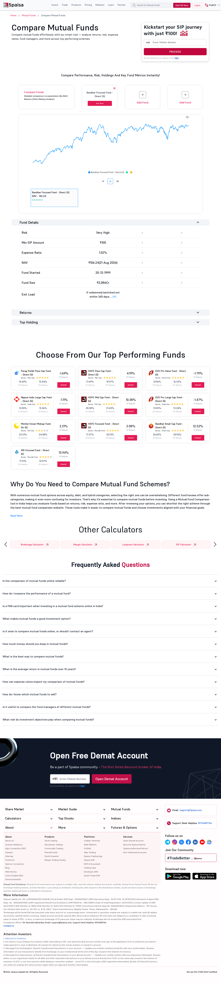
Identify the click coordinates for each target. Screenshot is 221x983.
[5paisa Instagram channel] (174, 842)
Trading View (90, 867)
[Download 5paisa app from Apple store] (204, 877)
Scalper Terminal (92, 840)
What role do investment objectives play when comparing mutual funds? (48, 719)
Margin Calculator (82, 544)
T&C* (82, 786)
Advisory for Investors (15, 938)
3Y (110, 181)
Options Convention (14, 864)
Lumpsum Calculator (133, 544)
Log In (197, 5)
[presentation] (6, 544)
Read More (16, 515)
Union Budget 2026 (14, 875)
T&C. (177, 58)
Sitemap (9, 856)
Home (13, 15)
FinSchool (9, 860)
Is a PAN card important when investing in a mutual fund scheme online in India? (53, 606)
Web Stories (11, 871)
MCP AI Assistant (92, 864)
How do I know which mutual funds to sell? (30, 694)
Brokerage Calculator (32, 544)
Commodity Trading (54, 848)
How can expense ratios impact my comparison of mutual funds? (44, 681)
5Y (118, 181)
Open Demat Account (111, 779)
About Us (9, 840)
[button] (211, 5)
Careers (9, 852)
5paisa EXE (89, 860)
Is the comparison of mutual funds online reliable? (34, 581)
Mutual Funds (29, 15)
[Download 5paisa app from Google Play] (178, 877)
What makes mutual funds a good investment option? (37, 618)
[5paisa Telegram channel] (167, 842)
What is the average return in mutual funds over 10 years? (39, 669)
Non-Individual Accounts (135, 852)
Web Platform (90, 844)
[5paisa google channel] (209, 842)
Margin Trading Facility (55, 860)
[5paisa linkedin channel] (195, 842)
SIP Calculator (183, 544)
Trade (65, 4)
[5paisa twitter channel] (181, 842)
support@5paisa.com (190, 810)
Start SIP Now (181, 5)
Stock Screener (52, 856)
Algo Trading (90, 852)
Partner (121, 4)
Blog (7, 867)
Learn (111, 4)
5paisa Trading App (93, 856)
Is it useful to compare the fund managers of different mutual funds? (47, 707)
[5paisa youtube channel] (202, 842)
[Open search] (134, 5)
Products (76, 4)
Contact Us (8, 925)
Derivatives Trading (54, 844)
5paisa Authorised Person (135, 848)
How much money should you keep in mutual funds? (35, 644)
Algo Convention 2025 (15, 848)
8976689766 (205, 823)
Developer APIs (91, 871)
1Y (103, 181)
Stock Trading (51, 840)
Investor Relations (13, 844)
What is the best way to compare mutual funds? (33, 656)
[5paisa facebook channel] (188, 842)
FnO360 (87, 848)
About (8, 836)
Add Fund (142, 102)
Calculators (13, 818)
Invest (54, 4)
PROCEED (175, 51)
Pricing (88, 4)
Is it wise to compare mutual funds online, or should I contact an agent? (48, 631)
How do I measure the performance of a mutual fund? (37, 593)
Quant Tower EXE (92, 875)
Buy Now (99, 103)
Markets (99, 4)
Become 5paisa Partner (134, 844)
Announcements (13, 879)
